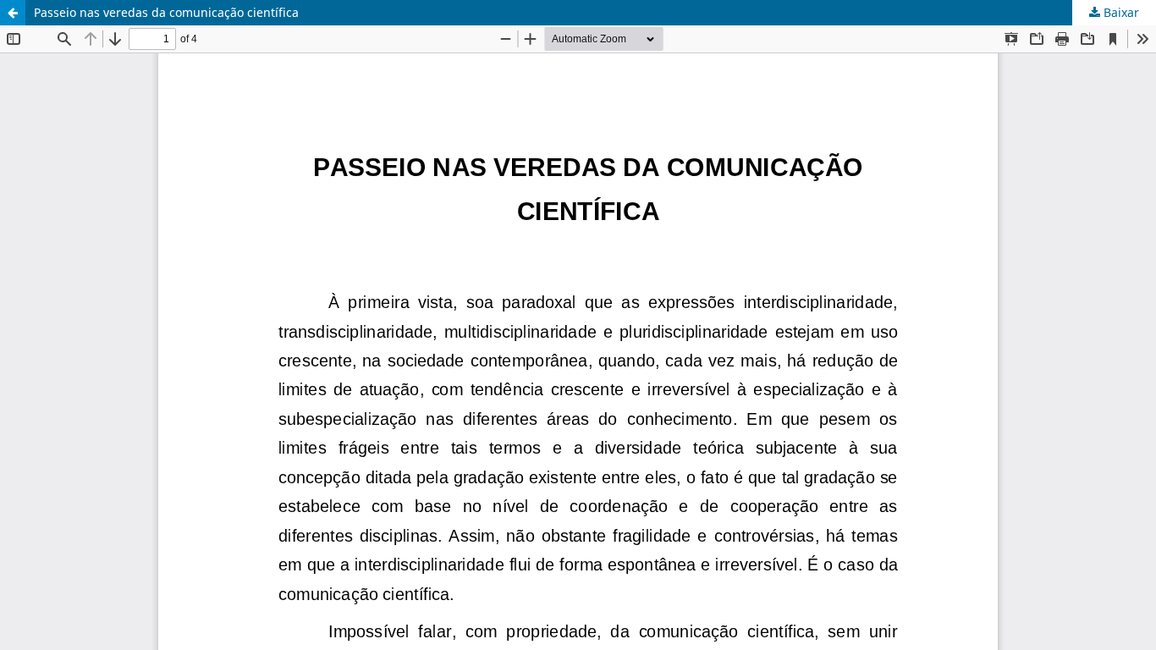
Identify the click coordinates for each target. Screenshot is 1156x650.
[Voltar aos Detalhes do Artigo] (12, 12)
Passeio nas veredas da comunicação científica (166, 12)
